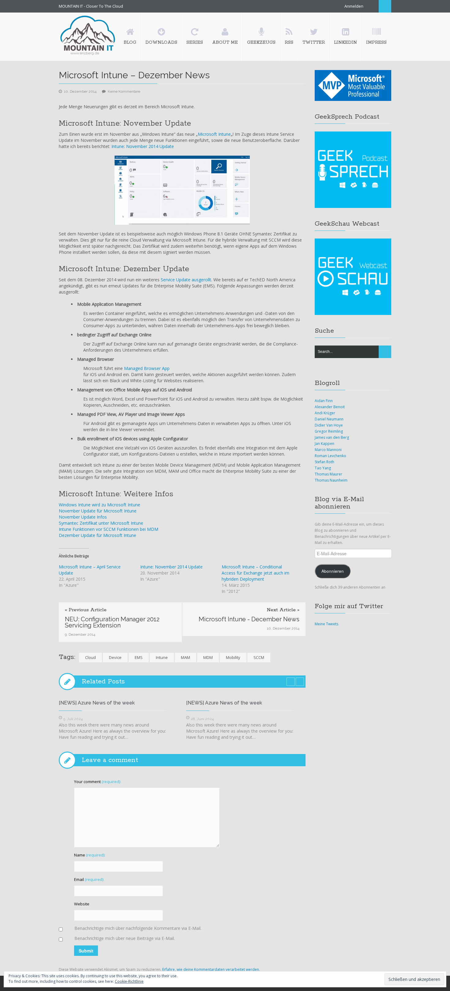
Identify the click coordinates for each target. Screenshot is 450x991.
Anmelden (353, 6)
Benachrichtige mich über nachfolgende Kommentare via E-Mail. (137, 928)
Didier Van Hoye (329, 425)
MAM (185, 657)
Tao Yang (323, 468)
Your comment (97, 781)
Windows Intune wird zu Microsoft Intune (99, 505)
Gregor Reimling (329, 431)
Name (89, 855)
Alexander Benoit (330, 406)
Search (385, 6)
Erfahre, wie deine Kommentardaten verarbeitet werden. (211, 969)
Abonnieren (332, 571)
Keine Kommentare (124, 91)
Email (89, 879)
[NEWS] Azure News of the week (97, 703)
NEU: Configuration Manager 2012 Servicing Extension (112, 622)
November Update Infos (83, 517)
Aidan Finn (324, 400)
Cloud (90, 657)
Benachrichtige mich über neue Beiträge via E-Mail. (124, 938)
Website (81, 904)
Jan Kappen (324, 443)
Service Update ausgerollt (186, 280)
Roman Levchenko (330, 455)
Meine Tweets (326, 624)
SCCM (258, 657)
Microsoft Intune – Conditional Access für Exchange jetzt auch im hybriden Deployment (255, 573)
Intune (162, 657)
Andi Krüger (325, 413)
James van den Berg (332, 437)
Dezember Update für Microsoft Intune (97, 535)
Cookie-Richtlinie (129, 981)
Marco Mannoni (328, 449)
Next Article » (283, 610)
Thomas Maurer (328, 474)
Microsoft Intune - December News (249, 619)
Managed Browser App (147, 368)
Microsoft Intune (214, 134)
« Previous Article (86, 610)
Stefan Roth (324, 461)
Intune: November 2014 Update (142, 146)
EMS (139, 657)
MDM (208, 657)
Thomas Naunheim (331, 480)
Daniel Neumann (329, 419)
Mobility (233, 657)
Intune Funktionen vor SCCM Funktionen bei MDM (108, 529)
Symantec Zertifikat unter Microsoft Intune (101, 523)
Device (115, 657)
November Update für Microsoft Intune (98, 511)
